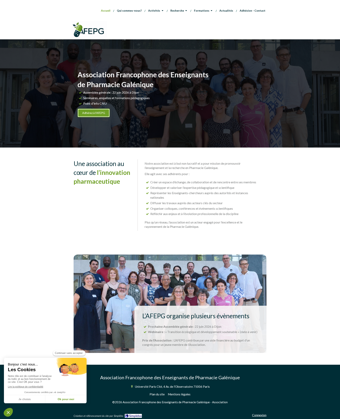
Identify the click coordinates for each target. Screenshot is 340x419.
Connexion (259, 415)
